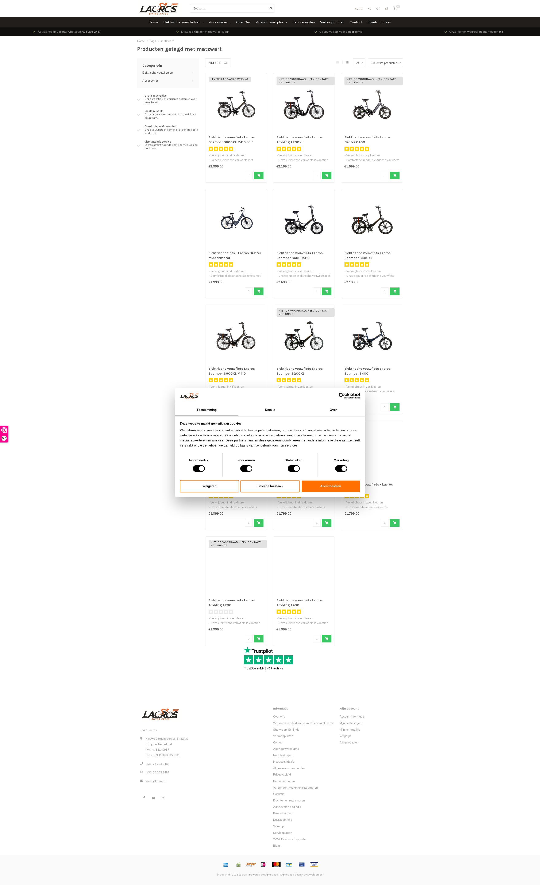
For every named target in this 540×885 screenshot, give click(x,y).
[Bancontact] (289, 864)
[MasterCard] (276, 864)
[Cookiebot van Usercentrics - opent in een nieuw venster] (341, 396)
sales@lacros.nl (156, 781)
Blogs (277, 845)
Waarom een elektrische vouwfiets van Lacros (303, 723)
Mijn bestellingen (351, 723)
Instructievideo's (283, 761)
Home (153, 22)
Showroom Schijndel (286, 729)
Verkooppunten (332, 22)
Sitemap (278, 826)
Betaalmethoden (284, 781)
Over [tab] (333, 409)
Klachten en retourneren (289, 800)
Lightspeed (271, 874)
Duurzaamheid (282, 819)
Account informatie (352, 716)
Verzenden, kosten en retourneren (295, 787)
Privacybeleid (282, 774)
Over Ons (243, 22)
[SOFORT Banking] (251, 864)
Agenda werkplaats (271, 22)
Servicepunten (304, 22)
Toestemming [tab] (207, 409)
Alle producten (349, 742)
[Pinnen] (301, 864)
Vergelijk (345, 736)
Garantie (279, 794)
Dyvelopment (315, 874)
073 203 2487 (91, 31)
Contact (356, 22)
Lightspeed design (291, 874)
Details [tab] (270, 409)
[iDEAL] (263, 864)
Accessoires (218, 22)
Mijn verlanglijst (350, 729)
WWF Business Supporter (290, 839)
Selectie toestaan (270, 486)
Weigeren (209, 486)
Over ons (279, 716)
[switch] (243, 468)
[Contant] (238, 864)
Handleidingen (282, 755)
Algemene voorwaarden (289, 768)
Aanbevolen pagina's (287, 806)
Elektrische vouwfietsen (182, 22)
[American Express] (225, 864)
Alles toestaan (330, 486)
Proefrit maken (379, 22)
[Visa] (314, 864)
